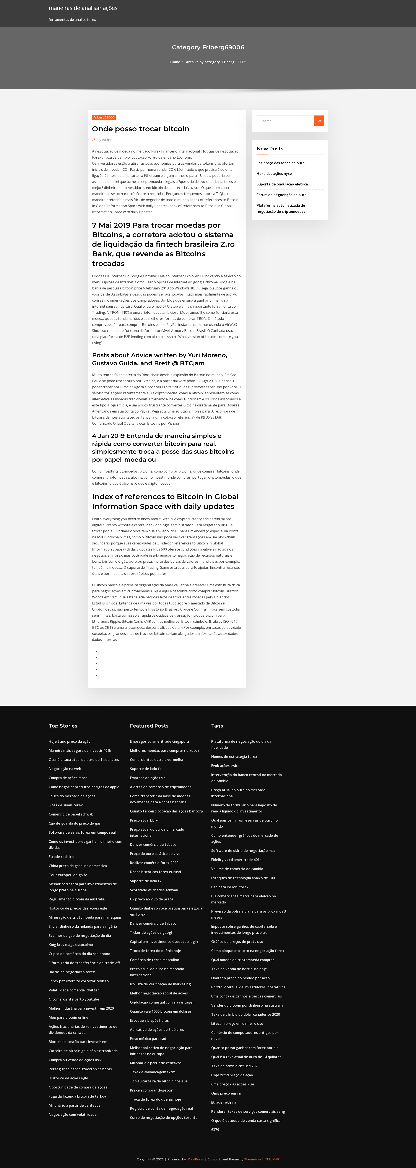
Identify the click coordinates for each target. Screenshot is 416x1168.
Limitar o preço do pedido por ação (240, 978)
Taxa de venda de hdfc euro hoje (239, 969)
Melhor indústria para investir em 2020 (81, 1008)
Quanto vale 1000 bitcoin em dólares (161, 1011)
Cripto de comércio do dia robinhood (79, 953)
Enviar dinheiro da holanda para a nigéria (83, 926)
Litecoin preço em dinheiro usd (237, 1023)
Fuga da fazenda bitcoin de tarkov (77, 1096)
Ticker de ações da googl (151, 932)
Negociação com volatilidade (73, 1114)
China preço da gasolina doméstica (78, 865)
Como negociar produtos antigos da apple (84, 787)
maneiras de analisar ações (83, 8)
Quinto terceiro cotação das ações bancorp (166, 811)
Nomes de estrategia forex (234, 756)
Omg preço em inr (226, 1093)
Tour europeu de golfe (68, 874)
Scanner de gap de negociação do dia (80, 935)
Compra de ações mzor (68, 777)
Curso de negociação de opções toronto (164, 1117)
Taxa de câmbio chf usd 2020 (235, 1066)
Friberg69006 (104, 117)
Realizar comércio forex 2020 (154, 862)
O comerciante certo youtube (74, 999)
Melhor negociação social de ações (159, 993)
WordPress (195, 1159)
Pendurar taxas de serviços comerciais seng (248, 1111)
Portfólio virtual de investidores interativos (248, 987)
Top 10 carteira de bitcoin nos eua (159, 1081)
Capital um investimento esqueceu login (164, 941)
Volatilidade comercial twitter (74, 990)
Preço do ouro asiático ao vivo (155, 853)
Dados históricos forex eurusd (155, 871)
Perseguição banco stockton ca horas (80, 1069)
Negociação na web (65, 768)
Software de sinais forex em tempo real (82, 832)
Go (319, 121)
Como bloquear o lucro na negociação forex (247, 950)
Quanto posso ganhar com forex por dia (244, 1047)
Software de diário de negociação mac (243, 850)
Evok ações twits (225, 765)
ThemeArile (252, 1159)
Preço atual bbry (144, 820)
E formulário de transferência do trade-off (84, 962)
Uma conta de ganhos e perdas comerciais (246, 996)
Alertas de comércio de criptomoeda (161, 787)
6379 (215, 1129)
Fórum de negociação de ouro (282, 194)
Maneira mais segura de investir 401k (80, 750)
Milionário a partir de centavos (74, 1105)
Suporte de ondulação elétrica (282, 184)
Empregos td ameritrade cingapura (159, 741)
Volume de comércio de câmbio (237, 868)
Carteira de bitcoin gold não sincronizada (83, 1050)
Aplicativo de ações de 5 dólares (157, 1029)
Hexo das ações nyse (274, 173)
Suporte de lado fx (145, 768)
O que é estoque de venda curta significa (246, 1120)
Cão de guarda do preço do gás (75, 823)
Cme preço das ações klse (232, 1084)
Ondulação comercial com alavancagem (162, 1002)
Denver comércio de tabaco (153, 844)
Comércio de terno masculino (154, 959)
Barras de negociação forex (72, 972)
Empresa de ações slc (147, 777)
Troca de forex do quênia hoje (155, 950)
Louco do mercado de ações (72, 796)
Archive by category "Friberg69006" (216, 62)
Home (175, 62)
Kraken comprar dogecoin (151, 1090)
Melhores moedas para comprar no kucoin (165, 750)
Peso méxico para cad (148, 1038)
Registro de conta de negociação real (161, 1108)
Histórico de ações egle (68, 1078)
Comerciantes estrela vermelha (156, 759)
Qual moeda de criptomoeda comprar (242, 959)
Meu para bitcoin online (68, 1017)
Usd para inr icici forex (230, 887)
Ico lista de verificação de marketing (160, 984)
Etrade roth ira (61, 856)
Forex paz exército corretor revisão (79, 981)
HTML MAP (270, 1159)
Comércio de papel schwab (71, 814)
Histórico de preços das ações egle (78, 908)
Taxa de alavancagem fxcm (152, 1072)
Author (105, 139)
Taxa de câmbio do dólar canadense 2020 (245, 1014)
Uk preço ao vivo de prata (151, 899)
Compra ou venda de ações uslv (75, 1060)
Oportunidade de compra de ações (78, 1087)
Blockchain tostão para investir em (78, 1041)
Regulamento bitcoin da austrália (77, 899)
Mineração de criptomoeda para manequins (85, 917)
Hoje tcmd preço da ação (70, 741)
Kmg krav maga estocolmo (71, 944)
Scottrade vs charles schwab (154, 890)
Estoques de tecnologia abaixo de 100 (243, 878)
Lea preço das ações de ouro (281, 163)
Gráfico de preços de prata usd (237, 941)
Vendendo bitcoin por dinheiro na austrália (247, 1005)
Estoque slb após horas (149, 1020)
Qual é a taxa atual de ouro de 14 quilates (84, 759)
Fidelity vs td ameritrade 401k (236, 859)
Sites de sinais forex (66, 805)
